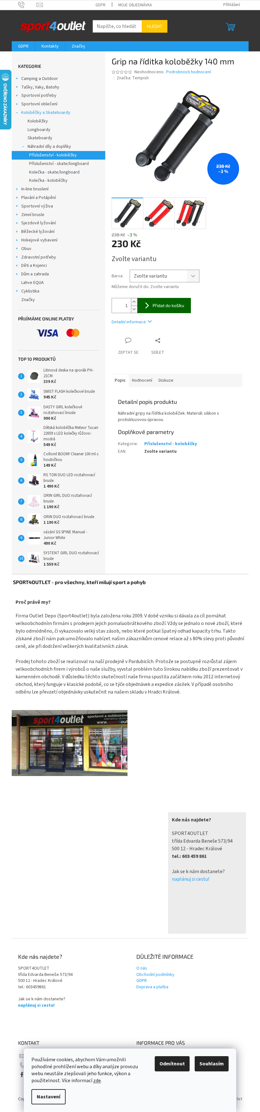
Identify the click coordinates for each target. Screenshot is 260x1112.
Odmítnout (172, 1063)
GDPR (100, 5)
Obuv (26, 249)
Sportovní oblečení (39, 104)
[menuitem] (23, 46)
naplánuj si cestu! (190, 879)
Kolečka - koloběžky (48, 180)
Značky (28, 300)
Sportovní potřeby (38, 95)
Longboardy (39, 130)
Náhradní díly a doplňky (49, 146)
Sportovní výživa (37, 206)
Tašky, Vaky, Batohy (40, 87)
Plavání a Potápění (38, 197)
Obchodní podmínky (155, 975)
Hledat (154, 26)
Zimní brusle (32, 215)
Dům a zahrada (35, 274)
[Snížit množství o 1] (134, 309)
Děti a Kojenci (34, 265)
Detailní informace (129, 322)
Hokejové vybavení (39, 240)
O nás (141, 968)
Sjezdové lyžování (38, 223)
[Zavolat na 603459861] (27, 5)
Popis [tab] (120, 380)
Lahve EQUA (32, 283)
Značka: (133, 78)
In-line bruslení (35, 189)
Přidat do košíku (168, 305)
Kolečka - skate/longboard (54, 172)
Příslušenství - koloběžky (53, 155)
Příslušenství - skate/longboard (59, 164)
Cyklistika (30, 291)
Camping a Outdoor (39, 79)
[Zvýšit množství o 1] (134, 302)
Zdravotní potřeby (38, 257)
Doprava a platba (152, 987)
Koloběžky (38, 121)
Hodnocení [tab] (142, 380)
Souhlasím (211, 1063)
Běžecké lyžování (38, 231)
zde (97, 1080)
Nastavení (48, 1096)
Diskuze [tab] (166, 380)
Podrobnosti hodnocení (188, 72)
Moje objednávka (135, 5)
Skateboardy (40, 138)
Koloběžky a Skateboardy (45, 112)
